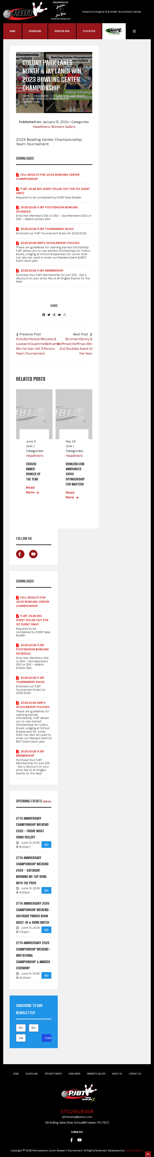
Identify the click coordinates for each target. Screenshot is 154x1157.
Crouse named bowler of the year (33, 471)
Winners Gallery (63, 126)
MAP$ (114, 31)
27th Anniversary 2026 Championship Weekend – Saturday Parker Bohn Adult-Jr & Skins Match (33, 913)
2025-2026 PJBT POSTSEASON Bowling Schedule (47, 209)
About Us (117, 1074)
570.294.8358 (77, 1111)
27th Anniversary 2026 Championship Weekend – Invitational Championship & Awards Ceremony (33, 955)
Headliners (41, 95)
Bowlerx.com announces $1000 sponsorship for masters (75, 474)
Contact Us (135, 1074)
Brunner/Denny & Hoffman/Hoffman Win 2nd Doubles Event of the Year (74, 346)
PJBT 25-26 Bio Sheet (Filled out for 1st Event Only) (53, 191)
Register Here (62, 31)
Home (12, 31)
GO (46, 844)
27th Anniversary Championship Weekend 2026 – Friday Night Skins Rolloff (32, 828)
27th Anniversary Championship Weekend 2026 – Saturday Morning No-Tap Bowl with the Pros (32, 870)
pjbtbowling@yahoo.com (77, 1116)
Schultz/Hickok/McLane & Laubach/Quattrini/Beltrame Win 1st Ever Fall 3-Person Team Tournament (38, 346)
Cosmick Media (134, 1150)
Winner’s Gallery (96, 1074)
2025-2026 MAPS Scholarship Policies (49, 243)
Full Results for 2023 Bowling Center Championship (47, 177)
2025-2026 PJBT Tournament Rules (47, 229)
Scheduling (35, 31)
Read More (30, 489)
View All (47, 801)
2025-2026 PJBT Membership (41, 270)
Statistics (89, 31)
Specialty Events (53, 1074)
